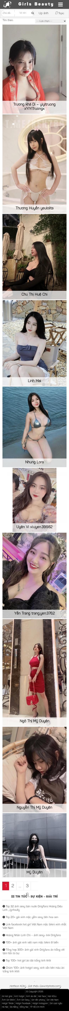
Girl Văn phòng (38, 1000)
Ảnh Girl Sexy (23, 1000)
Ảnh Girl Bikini (8, 1000)
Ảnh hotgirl (19, 996)
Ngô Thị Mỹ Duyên (34, 721)
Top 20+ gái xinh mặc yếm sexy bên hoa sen (31, 917)
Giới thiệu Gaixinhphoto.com (44, 986)
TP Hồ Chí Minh (37, 1007)
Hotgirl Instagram (40, 1003)
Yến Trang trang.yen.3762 (34, 613)
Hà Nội (5, 1007)
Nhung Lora (34, 462)
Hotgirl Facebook (23, 1003)
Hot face (42, 996)
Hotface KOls (17, 986)
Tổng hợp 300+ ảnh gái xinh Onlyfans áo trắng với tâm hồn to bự (33, 952)
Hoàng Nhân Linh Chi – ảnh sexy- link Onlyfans (33, 935)
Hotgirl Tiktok (8, 1003)
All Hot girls (7, 996)
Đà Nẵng (14, 1007)
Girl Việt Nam (53, 1000)
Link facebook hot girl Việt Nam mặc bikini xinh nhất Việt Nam (34, 926)
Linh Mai (34, 381)
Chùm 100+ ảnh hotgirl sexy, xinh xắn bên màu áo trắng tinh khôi (33, 970)
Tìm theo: (8, 20)
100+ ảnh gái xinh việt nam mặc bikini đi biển (31, 942)
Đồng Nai (24, 1007)
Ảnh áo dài (31, 996)
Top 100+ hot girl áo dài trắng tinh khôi (28, 960)
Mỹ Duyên (35, 872)
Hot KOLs (52, 996)
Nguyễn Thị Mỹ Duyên (34, 807)
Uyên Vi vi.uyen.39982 (34, 527)
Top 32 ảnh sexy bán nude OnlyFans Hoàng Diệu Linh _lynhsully (32, 908)
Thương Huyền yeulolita (34, 208)
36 (27, 887)
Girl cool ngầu (56, 1003)
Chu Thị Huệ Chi (34, 294)
